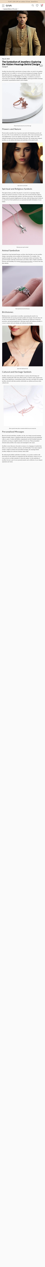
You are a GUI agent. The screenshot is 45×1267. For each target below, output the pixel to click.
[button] (33, 5)
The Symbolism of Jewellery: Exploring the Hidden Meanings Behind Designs (21, 63)
